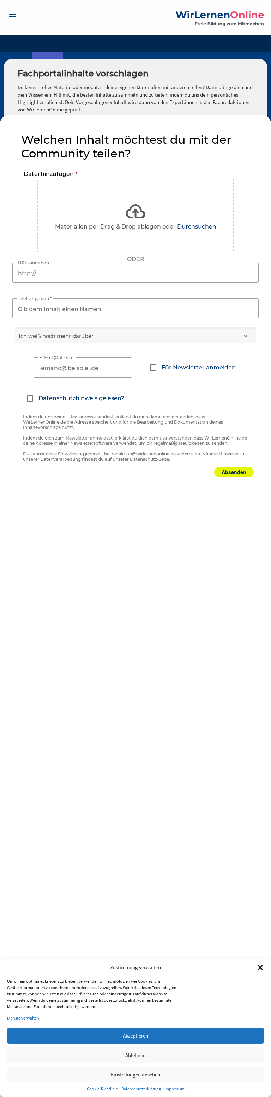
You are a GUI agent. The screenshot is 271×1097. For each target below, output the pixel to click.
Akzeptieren (135, 1035)
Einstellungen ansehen (135, 1074)
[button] (260, 967)
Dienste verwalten (23, 1018)
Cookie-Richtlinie (102, 1088)
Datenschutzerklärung (141, 1088)
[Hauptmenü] (12, 16)
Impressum (174, 1088)
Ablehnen (135, 1055)
